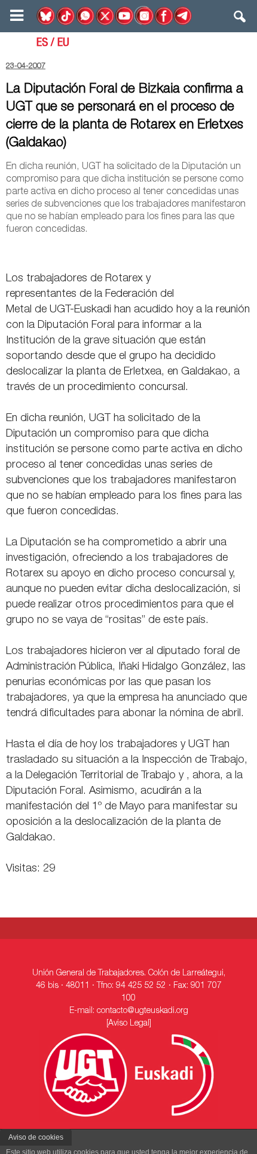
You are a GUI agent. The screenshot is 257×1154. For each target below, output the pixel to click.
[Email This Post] (183, 251)
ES (42, 44)
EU (63, 44)
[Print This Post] (246, 251)
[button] (240, 19)
